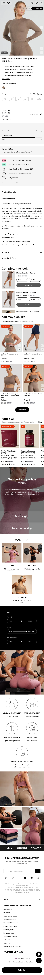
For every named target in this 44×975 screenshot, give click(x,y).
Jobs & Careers (9, 940)
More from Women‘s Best (17, 905)
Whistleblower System (12, 947)
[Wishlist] (37, 3)
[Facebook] (19, 878)
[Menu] (4, 3)
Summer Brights (10, 919)
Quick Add (28, 285)
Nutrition (26, 8)
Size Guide (37, 94)
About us (7, 943)
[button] (41, 27)
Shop (40, 422)
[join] (37, 871)
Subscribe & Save (10, 936)
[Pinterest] (32, 878)
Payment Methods (13, 952)
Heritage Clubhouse (11, 923)
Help (6, 900)
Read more (6, 79)
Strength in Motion (11, 916)
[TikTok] (12, 878)
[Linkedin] (38, 878)
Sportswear (37, 8)
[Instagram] (6, 878)
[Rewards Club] (39, 960)
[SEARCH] (32, 3)
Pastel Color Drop (10, 926)
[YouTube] (25, 878)
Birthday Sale (9, 930)
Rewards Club (9, 933)
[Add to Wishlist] (41, 48)
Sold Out (22, 970)
